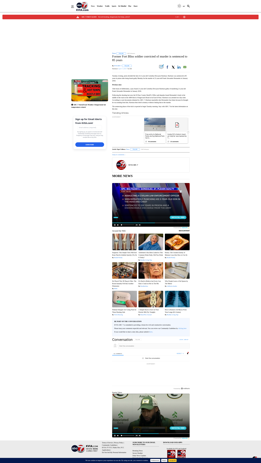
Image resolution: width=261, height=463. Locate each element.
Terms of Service (107, 443)
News (93, 6)
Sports (114, 6)
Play (129, 6)
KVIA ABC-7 (117, 66)
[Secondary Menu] (74, 6)
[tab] (118, 353)
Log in (181, 339)
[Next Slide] (188, 131)
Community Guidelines (109, 445)
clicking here (182, 328)
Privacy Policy (118, 443)
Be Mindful (122, 6)
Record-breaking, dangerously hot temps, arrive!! (114, 17)
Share (135, 6)
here (151, 332)
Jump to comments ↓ (118, 154)
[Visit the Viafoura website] (185, 388)
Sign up (186, 339)
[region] (151, 364)
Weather (100, 6)
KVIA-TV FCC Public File (111, 447)
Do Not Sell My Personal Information (114, 452)
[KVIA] (82, 6)
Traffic (107, 6)
